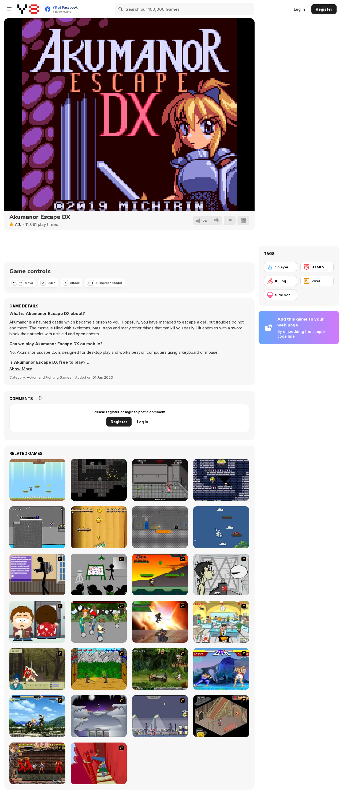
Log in (299, 9)
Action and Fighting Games (49, 377)
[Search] (121, 9)
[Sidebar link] (9, 9)
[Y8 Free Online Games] (28, 9)
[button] (20, 369)
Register (324, 9)
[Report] (230, 220)
